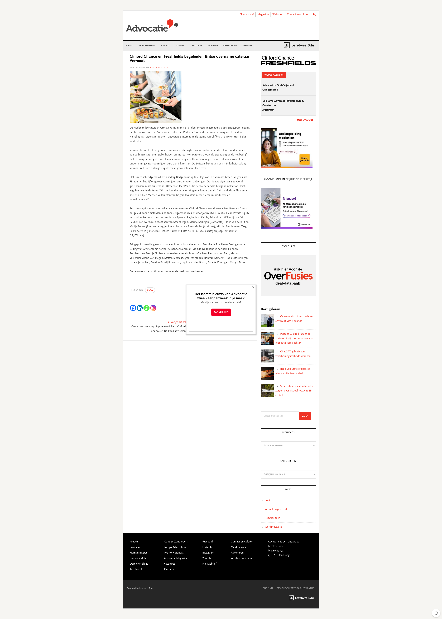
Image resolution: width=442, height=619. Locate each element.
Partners (169, 569)
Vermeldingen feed (276, 509)
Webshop (277, 14)
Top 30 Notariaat (174, 552)
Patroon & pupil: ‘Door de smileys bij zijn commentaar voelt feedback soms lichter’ (294, 338)
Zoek (306, 416)
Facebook (207, 541)
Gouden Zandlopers (176, 541)
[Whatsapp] (146, 308)
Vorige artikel (178, 322)
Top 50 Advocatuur (175, 547)
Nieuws (134, 541)
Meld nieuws (238, 547)
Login (268, 500)
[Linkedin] (140, 308)
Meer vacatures (305, 120)
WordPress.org (273, 527)
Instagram (208, 552)
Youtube (207, 558)
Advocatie (152, 27)
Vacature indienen (241, 558)
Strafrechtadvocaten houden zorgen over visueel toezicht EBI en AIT (294, 391)
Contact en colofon (298, 14)
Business (135, 547)
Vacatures (169, 564)
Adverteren (237, 552)
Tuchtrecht (136, 569)
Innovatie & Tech (139, 558)
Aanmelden (221, 312)
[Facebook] (133, 308)
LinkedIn (207, 547)
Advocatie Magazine (176, 558)
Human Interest (139, 552)
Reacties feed (272, 518)
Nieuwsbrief (247, 14)
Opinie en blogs (139, 564)
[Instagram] (153, 308)
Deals (150, 290)
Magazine (263, 14)
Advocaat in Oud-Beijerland (278, 85)
